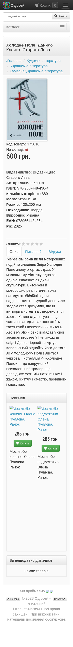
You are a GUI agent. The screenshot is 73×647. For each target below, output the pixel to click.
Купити (24, 443)
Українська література (29, 65)
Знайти (62, 16)
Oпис (14, 251)
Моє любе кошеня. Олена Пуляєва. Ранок (22, 459)
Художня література (44, 60)
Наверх (58, 598)
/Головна (13, 60)
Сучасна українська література (36, 70)
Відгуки (54, 251)
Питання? (33, 251)
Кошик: (47, 5)
